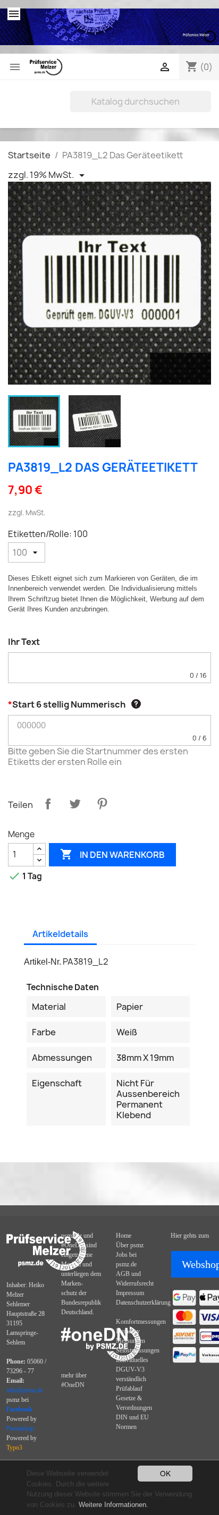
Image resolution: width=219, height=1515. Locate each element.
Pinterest (102, 803)
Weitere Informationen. (113, 1505)
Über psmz (130, 1245)
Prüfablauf (129, 1388)
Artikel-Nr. (42, 961)
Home (123, 1235)
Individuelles (132, 1360)
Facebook (19, 1409)
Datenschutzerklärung (143, 1302)
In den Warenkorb (112, 854)
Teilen (47, 803)
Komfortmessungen (141, 1321)
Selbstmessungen (137, 1350)
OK (165, 1473)
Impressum (130, 1293)
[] (207, 108)
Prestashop (20, 1428)
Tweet (75, 803)
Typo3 (14, 1447)
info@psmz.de (24, 1390)
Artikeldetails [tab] (60, 934)
